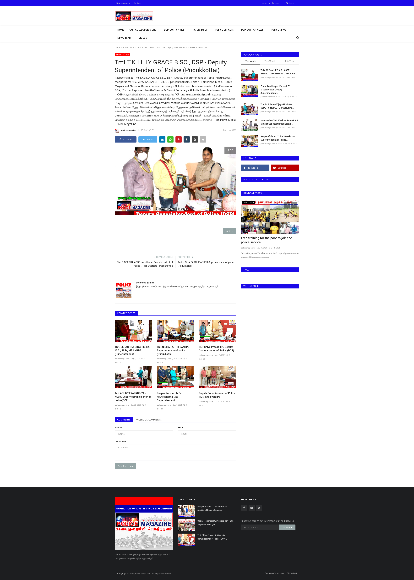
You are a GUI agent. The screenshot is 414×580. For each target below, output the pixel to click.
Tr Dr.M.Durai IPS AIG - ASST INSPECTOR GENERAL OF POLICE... (279, 72)
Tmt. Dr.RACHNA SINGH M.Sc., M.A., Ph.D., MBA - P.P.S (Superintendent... (132, 350)
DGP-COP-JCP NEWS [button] (252, 29)
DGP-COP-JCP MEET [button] (175, 29)
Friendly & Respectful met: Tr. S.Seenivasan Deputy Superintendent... (276, 89)
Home (120, 29)
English (292, 3)
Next (228, 230)
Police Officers (129, 47)
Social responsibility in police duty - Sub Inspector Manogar (215, 523)
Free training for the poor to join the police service (266, 240)
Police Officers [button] (224, 29)
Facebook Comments (149, 419)
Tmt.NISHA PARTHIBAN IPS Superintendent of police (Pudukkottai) (206, 264)
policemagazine (128, 130)
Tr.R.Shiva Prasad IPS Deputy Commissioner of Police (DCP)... (217, 348)
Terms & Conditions (274, 573)
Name (118, 427)
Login (264, 3)
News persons (123, 3)
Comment (120, 441)
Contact (137, 3)
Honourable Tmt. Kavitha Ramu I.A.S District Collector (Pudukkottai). (279, 122)
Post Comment (126, 466)
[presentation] (287, 205)
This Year (289, 61)
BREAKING (292, 573)
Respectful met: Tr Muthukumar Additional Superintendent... (212, 508)
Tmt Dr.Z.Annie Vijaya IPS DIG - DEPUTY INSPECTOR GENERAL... (277, 106)
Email (181, 427)
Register (276, 3)
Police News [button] (279, 29)
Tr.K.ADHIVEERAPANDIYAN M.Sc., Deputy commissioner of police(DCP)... (133, 397)
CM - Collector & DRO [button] (143, 29)
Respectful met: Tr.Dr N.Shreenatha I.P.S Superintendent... (169, 397)
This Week (250, 61)
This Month (270, 61)
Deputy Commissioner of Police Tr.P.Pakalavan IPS (217, 395)
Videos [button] (143, 37)
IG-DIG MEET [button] (200, 29)
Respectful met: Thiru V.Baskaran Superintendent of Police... (278, 138)
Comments (124, 419)
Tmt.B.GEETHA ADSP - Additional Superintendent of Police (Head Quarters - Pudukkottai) (145, 264)
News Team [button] (124, 37)
